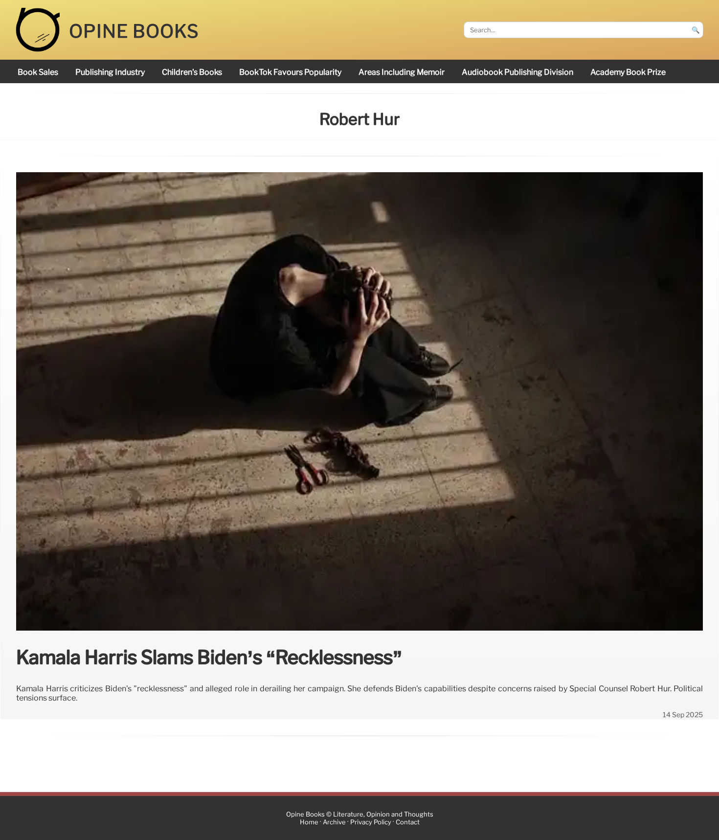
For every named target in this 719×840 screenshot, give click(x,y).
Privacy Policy (370, 822)
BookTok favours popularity (290, 72)
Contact (408, 822)
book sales (38, 72)
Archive (334, 822)
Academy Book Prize (628, 72)
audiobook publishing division (517, 72)
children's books (192, 72)
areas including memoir (402, 72)
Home (309, 822)
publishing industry (110, 72)
